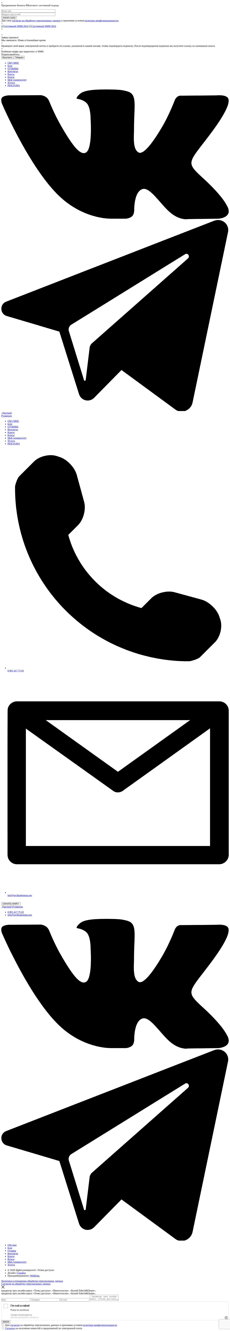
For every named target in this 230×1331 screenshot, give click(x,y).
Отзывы (12, 1250)
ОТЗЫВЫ (13, 68)
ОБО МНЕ (13, 63)
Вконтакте (7, 57)
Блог (10, 65)
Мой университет (17, 80)
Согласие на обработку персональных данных (26, 1284)
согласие (15, 1325)
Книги (11, 74)
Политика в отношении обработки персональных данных (32, 1281)
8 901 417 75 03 (16, 912)
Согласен (10, 1328)
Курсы (11, 77)
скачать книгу (9, 17)
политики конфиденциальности (101, 20)
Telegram (19, 57)
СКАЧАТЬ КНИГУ (11, 904)
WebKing (34, 1275)
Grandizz (21, 1273)
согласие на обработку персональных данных (36, 20)
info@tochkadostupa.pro (20, 915)
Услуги (11, 82)
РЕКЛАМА (14, 85)
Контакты (13, 71)
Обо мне (12, 1245)
